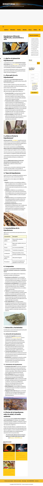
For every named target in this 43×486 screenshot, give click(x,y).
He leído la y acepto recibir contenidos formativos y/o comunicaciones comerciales (35, 86)
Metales (25, 29)
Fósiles (35, 29)
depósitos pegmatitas (16, 337)
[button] (4, 26)
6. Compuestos (34, 48)
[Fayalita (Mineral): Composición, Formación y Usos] (9, 465)
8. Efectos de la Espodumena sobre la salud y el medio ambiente (35, 52)
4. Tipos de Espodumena (35, 44)
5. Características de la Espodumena (35, 46)
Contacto (36, 480)
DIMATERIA (9, 4)
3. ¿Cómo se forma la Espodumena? (35, 42)
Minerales (12, 29)
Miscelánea (6, 450)
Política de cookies (17, 480)
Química (6, 29)
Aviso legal (24, 480)
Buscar (30, 60)
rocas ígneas (15, 140)
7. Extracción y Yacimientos (35, 50)
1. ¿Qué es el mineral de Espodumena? (35, 38)
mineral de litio (16, 64)
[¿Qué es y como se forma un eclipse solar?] (9, 448)
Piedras (19, 29)
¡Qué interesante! (34, 54)
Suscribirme (34, 92)
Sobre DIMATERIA (30, 480)
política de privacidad (35, 84)
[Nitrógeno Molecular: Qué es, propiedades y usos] (21, 448)
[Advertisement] (21, 17)
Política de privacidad (9, 480)
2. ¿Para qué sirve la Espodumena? (35, 40)
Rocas (30, 29)
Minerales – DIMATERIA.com (16, 437)
